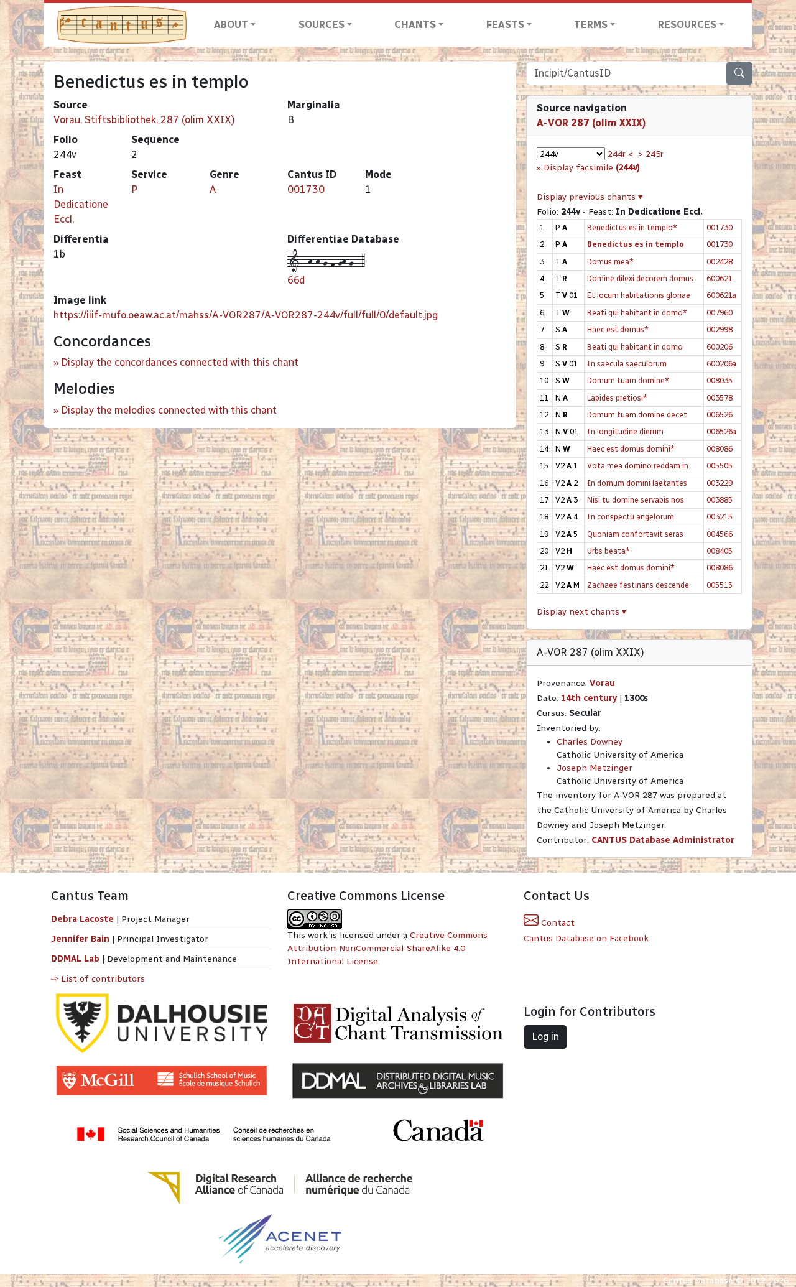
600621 (719, 278)
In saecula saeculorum (627, 363)
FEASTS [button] (505, 24)
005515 (719, 585)
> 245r (651, 154)
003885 (719, 499)
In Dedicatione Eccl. (80, 204)
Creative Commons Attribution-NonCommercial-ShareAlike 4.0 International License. (387, 948)
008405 (719, 550)
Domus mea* (610, 261)
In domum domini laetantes (637, 483)
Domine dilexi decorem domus (640, 278)
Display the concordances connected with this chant (179, 362)
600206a (721, 363)
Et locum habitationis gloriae (638, 295)
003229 (719, 483)
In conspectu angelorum (630, 516)
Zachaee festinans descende (638, 585)
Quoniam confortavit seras (635, 534)
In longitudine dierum (625, 431)
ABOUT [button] (231, 24)
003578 (719, 397)
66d (296, 280)
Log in (545, 1037)
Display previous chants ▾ (589, 197)
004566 (719, 534)
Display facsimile (592, 167)
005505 (719, 465)
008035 (719, 380)
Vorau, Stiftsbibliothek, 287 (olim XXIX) (144, 120)
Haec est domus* (618, 329)
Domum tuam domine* (628, 380)
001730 (306, 189)
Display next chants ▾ (581, 611)
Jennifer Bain (81, 939)
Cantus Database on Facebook (586, 938)
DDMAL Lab (75, 959)
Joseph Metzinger (594, 768)
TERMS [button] (591, 24)
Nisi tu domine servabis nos (635, 499)
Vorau (602, 683)
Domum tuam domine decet (637, 414)
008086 (719, 448)
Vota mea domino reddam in (637, 465)
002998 (719, 329)
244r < (620, 154)
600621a (721, 295)
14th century (589, 698)
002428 (719, 261)
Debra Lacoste (82, 919)
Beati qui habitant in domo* (637, 312)
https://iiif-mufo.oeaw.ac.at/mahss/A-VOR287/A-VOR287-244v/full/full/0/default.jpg (245, 315)
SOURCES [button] (321, 24)
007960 (719, 312)
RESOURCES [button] (687, 24)
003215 (719, 516)
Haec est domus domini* (631, 448)
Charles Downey (589, 741)
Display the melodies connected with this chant (169, 410)
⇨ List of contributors (98, 978)
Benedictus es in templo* (632, 227)
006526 (719, 414)
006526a (721, 431)
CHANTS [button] (415, 24)
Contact (557, 923)
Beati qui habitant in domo (635, 346)
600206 (719, 346)
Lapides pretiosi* (617, 397)
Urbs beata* (608, 550)
